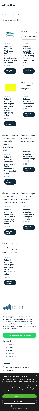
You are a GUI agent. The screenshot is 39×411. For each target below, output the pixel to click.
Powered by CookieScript (19, 409)
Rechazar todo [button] (19, 401)
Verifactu (11, 348)
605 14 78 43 (11, 371)
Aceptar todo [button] (19, 396)
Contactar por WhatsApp (21, 335)
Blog (10, 350)
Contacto (12, 356)
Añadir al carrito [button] (9, 71)
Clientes (11, 353)
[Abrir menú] (35, 4)
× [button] (36, 375)
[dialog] (19, 392)
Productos (12, 345)
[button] (19, 406)
